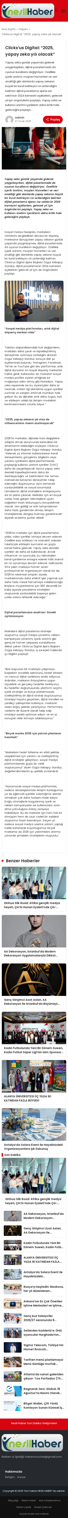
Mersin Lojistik (24, 1507)
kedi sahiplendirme (49, 1500)
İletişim (10, 1477)
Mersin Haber (29, 1500)
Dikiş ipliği (13, 1500)
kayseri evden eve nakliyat (34, 1513)
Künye (21, 1477)
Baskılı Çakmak (42, 1507)
